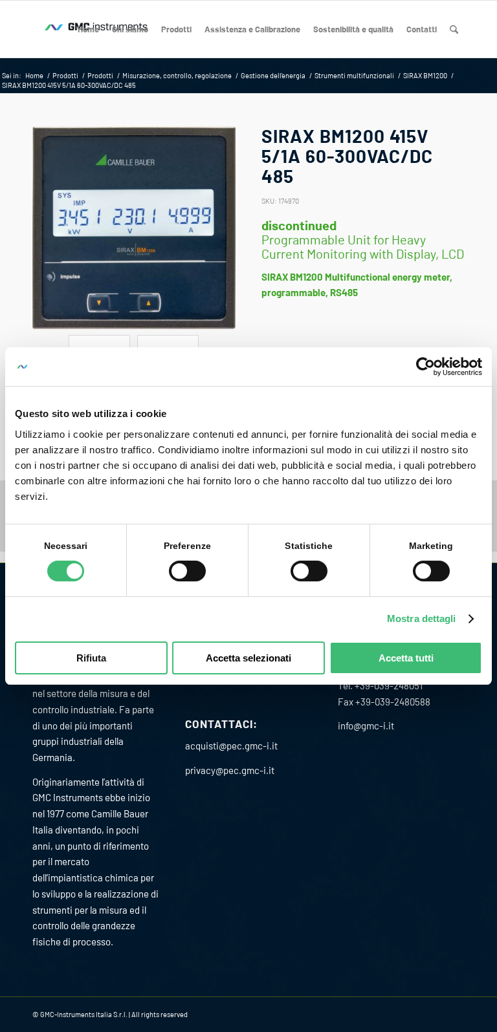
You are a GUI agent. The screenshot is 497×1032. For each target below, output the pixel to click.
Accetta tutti (406, 657)
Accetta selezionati (248, 657)
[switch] (187, 571)
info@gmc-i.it (366, 725)
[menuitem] (88, 29)
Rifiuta (91, 657)
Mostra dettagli (421, 618)
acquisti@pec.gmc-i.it (231, 745)
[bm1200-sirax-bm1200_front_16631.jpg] (134, 227)
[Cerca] (454, 29)
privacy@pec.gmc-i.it (229, 770)
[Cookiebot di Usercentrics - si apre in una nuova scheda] (425, 366)
